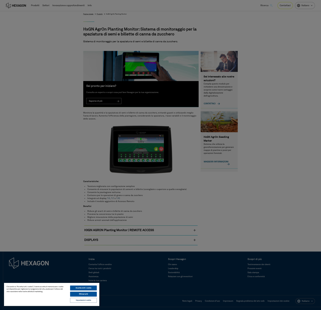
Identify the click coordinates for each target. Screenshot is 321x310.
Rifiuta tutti (83, 294)
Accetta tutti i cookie (83, 288)
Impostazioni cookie (83, 300)
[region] (51, 294)
